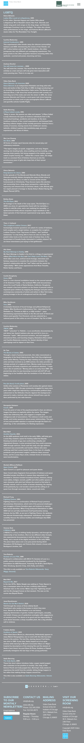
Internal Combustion (11, 42)
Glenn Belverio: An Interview (14, 83)
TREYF (6, 328)
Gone (6, 278)
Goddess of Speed (10, 632)
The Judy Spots (9, 661)
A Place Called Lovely (11, 112)
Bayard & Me (8, 582)
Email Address (9, 710)
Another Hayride (10, 434)
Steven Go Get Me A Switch (14, 603)
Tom (5, 304)
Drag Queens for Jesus (12, 173)
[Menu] (78, 4)
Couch (6, 408)
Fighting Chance (10, 499)
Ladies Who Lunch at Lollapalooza (17, 18)
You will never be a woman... (14, 66)
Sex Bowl (7, 141)
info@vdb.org (28, 701)
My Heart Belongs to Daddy (14, 252)
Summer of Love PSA (11, 556)
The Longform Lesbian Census (15, 225)
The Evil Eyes (9, 201)
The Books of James (11, 353)
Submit (8, 718)
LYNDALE (7, 530)
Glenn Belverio (9, 86)
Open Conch (8, 467)
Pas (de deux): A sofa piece (14, 383)
